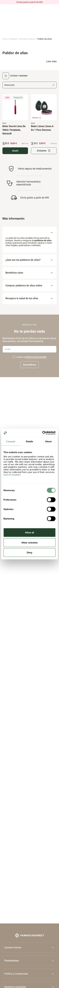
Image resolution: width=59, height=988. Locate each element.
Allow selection (29, 542)
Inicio (4, 39)
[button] (29, 961)
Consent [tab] (10, 441)
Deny (29, 552)
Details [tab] (29, 441)
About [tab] (48, 441)
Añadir (15, 151)
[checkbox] (14, 357)
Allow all (29, 532)
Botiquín (13, 39)
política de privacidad (36, 357)
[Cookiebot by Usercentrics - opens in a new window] (42, 433)
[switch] (51, 499)
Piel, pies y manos (27, 39)
